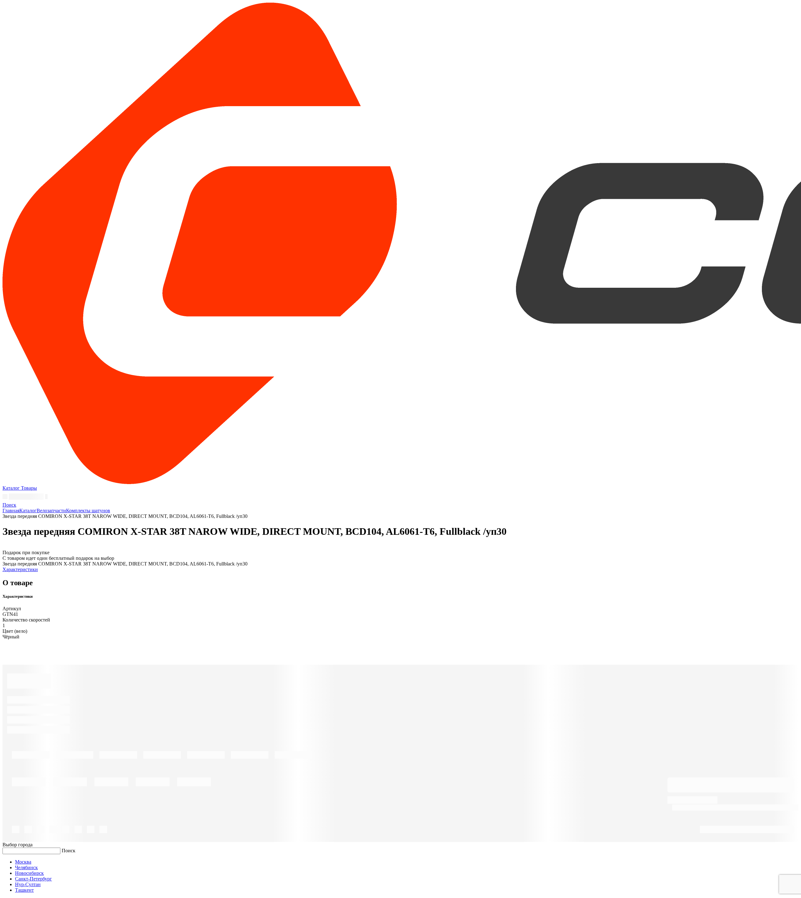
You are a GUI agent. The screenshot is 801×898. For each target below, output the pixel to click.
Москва (23, 861)
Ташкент (24, 890)
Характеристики (20, 569)
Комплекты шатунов (88, 510)
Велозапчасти (51, 510)
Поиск (68, 850)
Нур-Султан (28, 884)
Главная (11, 510)
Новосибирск (29, 873)
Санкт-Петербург (33, 878)
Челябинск (26, 867)
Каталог (28, 510)
